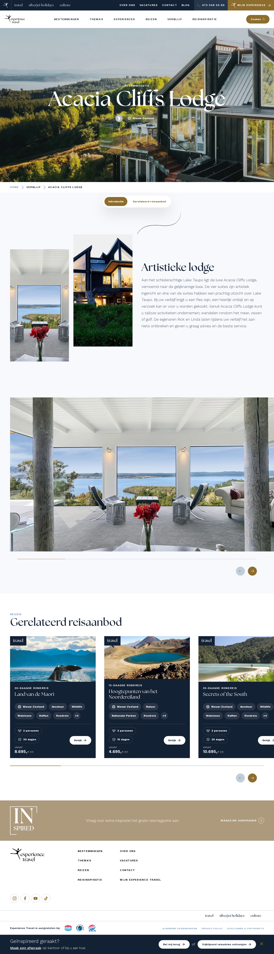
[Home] (5, 5)
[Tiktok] (46, 898)
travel (18, 5)
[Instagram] (14, 898)
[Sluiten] (261, 944)
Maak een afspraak (25, 948)
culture (65, 5)
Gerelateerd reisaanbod (149, 201)
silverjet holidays (41, 5)
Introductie (116, 201)
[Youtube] (35, 898)
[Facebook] (25, 898)
